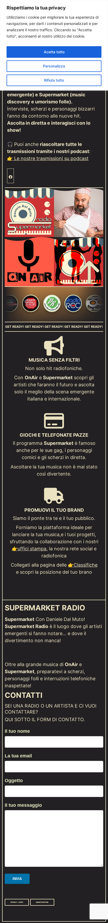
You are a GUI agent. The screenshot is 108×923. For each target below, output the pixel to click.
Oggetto (14, 780)
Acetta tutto (54, 52)
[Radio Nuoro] (38, 304)
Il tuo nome (17, 731)
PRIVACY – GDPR (16, 902)
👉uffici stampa (29, 548)
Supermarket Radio (45, 608)
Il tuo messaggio (23, 805)
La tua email (18, 755)
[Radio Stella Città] (80, 304)
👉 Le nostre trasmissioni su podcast (48, 158)
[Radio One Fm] (59, 304)
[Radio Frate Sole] (16, 304)
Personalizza (54, 66)
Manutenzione (42, 902)
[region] (54, 45)
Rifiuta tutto (54, 80)
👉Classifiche (83, 565)
